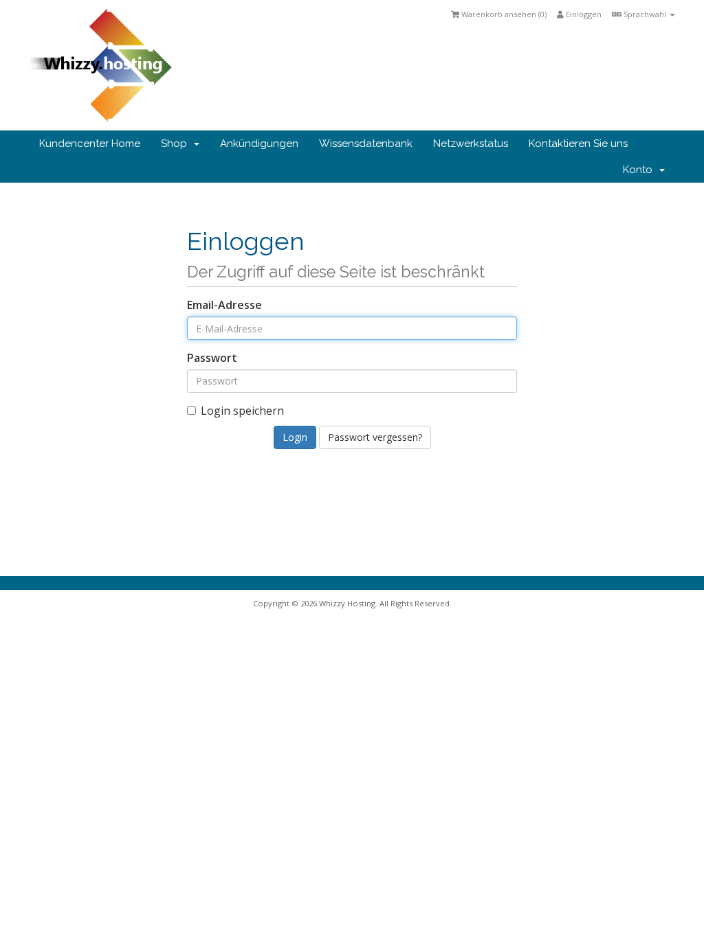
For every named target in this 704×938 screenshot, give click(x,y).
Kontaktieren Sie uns (578, 143)
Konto (640, 169)
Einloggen (583, 14)
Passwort (212, 357)
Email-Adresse (224, 304)
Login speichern (242, 410)
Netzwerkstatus (470, 143)
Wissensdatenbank (365, 143)
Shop (176, 143)
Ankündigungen (259, 143)
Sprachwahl (645, 14)
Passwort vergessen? (375, 437)
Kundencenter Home (89, 143)
